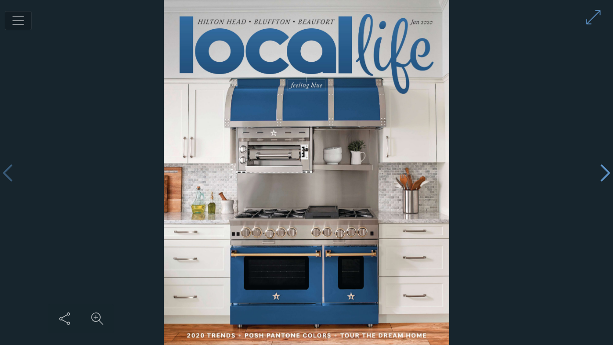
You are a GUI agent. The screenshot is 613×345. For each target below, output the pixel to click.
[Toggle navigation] (18, 20)
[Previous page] (8, 172)
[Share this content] (65, 318)
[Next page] (605, 172)
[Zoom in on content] (97, 318)
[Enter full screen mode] (593, 17)
